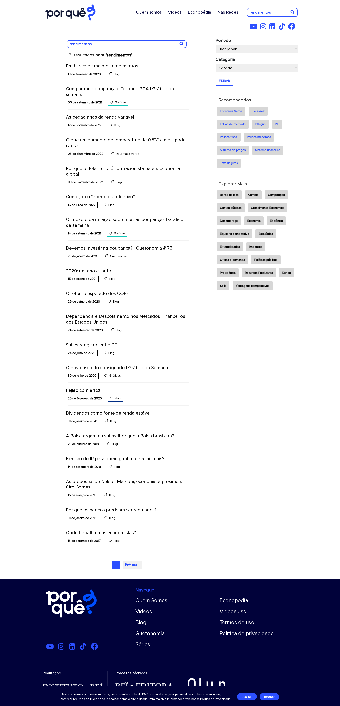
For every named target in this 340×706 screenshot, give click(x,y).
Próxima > (132, 565)
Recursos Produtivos (259, 273)
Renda (286, 273)
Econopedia (234, 600)
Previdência (228, 273)
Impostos (255, 247)
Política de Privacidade (215, 699)
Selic (223, 286)
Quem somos (149, 12)
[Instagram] (264, 28)
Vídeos (175, 12)
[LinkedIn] (273, 28)
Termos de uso (237, 622)
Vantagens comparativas (252, 286)
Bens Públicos (229, 195)
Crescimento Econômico (267, 208)
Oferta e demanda (232, 260)
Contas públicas (231, 208)
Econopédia (199, 12)
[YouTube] (254, 28)
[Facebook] (293, 28)
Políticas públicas (265, 260)
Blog (140, 622)
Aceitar (247, 696)
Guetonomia (150, 633)
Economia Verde (231, 111)
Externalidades (230, 247)
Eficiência (276, 221)
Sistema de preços (233, 150)
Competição (276, 195)
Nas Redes (227, 12)
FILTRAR (224, 81)
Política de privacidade (247, 633)
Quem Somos (151, 600)
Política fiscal (228, 137)
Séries (142, 644)
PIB (277, 124)
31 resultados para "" (101, 55)
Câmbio (253, 195)
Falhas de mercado (233, 124)
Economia (254, 221)
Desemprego (229, 221)
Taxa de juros (229, 163)
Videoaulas (233, 611)
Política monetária (259, 137)
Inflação (260, 124)
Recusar (269, 696)
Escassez (258, 111)
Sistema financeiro (267, 150)
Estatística (266, 234)
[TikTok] (283, 28)
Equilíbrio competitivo (234, 234)
